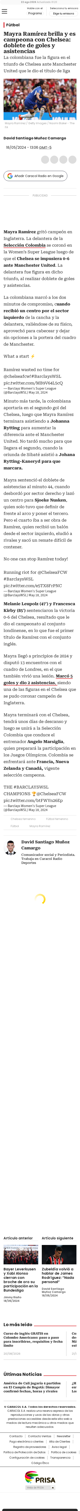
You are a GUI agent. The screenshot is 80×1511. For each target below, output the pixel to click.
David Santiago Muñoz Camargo (35, 138)
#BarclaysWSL (46, 376)
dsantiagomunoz (69, 138)
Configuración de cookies (27, 1457)
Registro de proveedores (29, 1447)
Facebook (45, 160)
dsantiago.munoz (6, 142)
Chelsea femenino (23, 819)
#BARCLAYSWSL (31, 787)
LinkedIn (63, 160)
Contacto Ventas (39, 1436)
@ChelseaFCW (52, 572)
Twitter (54, 160)
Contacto (15, 1436)
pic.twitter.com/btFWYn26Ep (33, 800)
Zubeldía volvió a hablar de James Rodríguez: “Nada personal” (58, 1275)
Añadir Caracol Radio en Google (39, 176)
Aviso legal (59, 1447)
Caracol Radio (15, 11)
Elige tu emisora (63, 13)
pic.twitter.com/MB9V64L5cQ (33, 383)
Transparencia (60, 1457)
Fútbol (13, 25)
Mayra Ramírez (40, 826)
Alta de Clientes (59, 1441)
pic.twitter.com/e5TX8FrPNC (33, 585)
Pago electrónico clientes (27, 1441)
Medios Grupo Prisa (40, 1487)
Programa (35, 13)
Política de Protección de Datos (25, 1452)
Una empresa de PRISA (40, 1476)
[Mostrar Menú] (4, 11)
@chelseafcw (17, 376)
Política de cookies (63, 1452)
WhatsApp (72, 160)
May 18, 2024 (38, 392)
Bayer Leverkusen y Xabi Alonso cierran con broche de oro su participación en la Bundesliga (21, 1280)
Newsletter (63, 1436)
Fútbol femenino (57, 819)
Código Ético (40, 1463)
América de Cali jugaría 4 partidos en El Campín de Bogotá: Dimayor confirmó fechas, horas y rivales (32, 1387)
